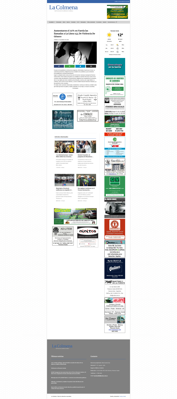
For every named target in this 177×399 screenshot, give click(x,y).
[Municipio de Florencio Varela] (115, 66)
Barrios (68, 22)
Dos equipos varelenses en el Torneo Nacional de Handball (86, 190)
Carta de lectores (111, 22)
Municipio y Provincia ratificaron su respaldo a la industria (64, 190)
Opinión (104, 22)
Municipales (83, 22)
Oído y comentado (91, 22)
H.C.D (78, 22)
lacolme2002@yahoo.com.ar (101, 375)
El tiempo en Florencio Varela (114, 54)
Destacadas (58, 22)
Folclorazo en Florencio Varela (58, 368)
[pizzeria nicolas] (115, 125)
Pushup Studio (122, 396)
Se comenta (98, 22)
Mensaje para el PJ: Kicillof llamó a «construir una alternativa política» (68, 377)
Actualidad (51, 22)
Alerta (64, 22)
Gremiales (73, 22)
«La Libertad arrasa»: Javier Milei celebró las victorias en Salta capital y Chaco (64, 156)
